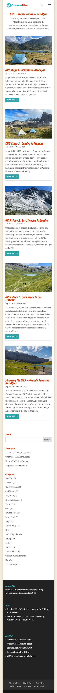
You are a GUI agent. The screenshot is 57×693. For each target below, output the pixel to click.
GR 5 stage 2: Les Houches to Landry (26, 220)
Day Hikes (40, 683)
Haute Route (10, 513)
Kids (7, 530)
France (19, 74)
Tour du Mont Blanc (14, 556)
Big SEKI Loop (11, 487)
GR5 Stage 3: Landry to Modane (24, 144)
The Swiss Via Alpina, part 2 (17, 452)
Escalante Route (12, 500)
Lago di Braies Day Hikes (16, 465)
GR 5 (24, 74)
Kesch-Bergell (11, 526)
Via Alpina (10, 564)
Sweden (8, 547)
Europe (27, 686)
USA (19, 686)
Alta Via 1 (9, 478)
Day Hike (9, 495)
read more (12, 100)
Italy (7, 521)
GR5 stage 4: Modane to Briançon (25, 70)
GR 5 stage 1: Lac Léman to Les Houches (23, 299)
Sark (7, 543)
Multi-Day (27, 683)
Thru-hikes (14, 683)
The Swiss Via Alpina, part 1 (17, 457)
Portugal (9, 538)
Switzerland (10, 551)
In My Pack (10, 517)
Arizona (9, 483)
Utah (7, 560)
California (9, 491)
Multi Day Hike (12, 534)
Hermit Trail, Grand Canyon (17, 461)
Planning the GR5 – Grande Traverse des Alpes (27, 382)
